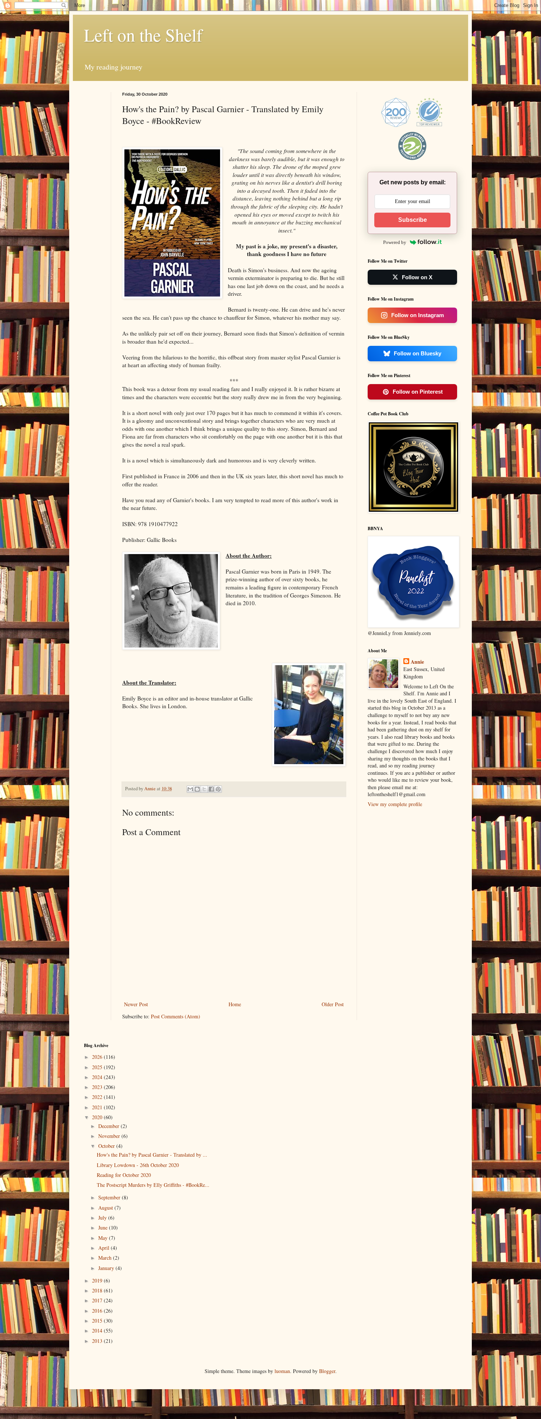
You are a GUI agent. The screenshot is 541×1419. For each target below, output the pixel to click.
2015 (98, 1320)
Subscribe (412, 220)
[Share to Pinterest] (218, 789)
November (109, 1135)
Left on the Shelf (143, 34)
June (103, 1227)
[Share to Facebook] (211, 789)
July (103, 1217)
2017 (98, 1300)
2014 (98, 1330)
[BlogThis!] (197, 789)
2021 (98, 1107)
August (106, 1207)
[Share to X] (204, 789)
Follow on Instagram (417, 315)
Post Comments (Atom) (175, 1016)
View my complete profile (395, 804)
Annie (417, 662)
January (107, 1267)
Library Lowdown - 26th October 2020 (138, 1164)
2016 (98, 1310)
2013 (98, 1340)
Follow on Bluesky (417, 353)
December (109, 1125)
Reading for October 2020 (124, 1174)
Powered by (394, 242)
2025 (98, 1067)
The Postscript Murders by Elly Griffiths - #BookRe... (153, 1184)
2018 (98, 1290)
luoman (282, 1370)
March (105, 1257)
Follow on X (417, 277)
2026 (98, 1056)
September (110, 1197)
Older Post (333, 1004)
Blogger (327, 1370)
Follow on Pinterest (418, 392)
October (107, 1145)
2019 (98, 1280)
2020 (98, 1117)
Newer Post (136, 1004)
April (104, 1247)
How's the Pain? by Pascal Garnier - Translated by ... (152, 1154)
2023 (98, 1086)
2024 (98, 1077)
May (103, 1237)
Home (235, 1004)
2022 (98, 1096)
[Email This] (190, 789)
